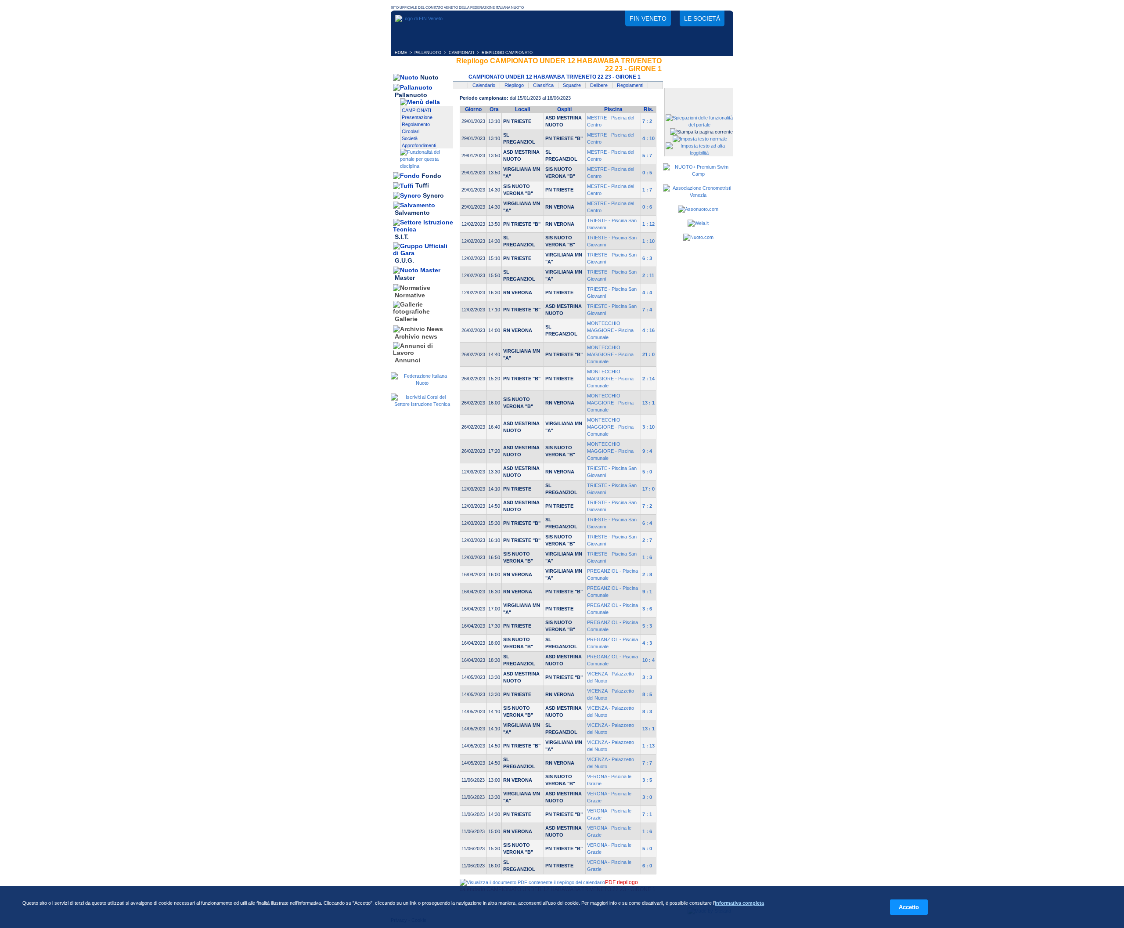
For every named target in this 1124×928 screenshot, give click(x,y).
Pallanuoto (411, 94)
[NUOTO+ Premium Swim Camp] (698, 174)
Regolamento (416, 124)
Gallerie (406, 319)
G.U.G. (404, 260)
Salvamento (412, 213)
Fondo (431, 175)
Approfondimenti (419, 145)
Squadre (572, 85)
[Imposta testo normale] (700, 138)
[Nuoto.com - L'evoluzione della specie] (698, 237)
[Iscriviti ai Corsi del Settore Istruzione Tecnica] (422, 404)
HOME (401, 53)
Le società (702, 18)
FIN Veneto (648, 18)
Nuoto (429, 77)
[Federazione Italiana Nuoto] (422, 383)
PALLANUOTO (427, 53)
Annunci (407, 360)
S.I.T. (402, 236)
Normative (410, 295)
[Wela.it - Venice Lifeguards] (698, 223)
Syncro (433, 195)
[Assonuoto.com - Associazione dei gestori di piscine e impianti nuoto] (698, 209)
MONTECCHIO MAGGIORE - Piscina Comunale (610, 330)
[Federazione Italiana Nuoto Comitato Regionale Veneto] (419, 18)
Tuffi (422, 185)
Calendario (483, 85)
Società (410, 138)
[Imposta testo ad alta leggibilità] (699, 152)
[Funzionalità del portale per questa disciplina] (426, 166)
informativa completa (739, 903)
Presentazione (417, 117)
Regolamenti (630, 85)
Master (405, 278)
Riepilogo (514, 85)
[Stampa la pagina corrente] (701, 131)
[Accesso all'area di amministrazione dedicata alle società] (698, 95)
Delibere (599, 85)
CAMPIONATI (461, 53)
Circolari (410, 131)
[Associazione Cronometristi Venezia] (698, 195)
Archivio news (416, 336)
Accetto (909, 907)
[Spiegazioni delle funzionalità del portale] (699, 124)
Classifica (543, 85)
